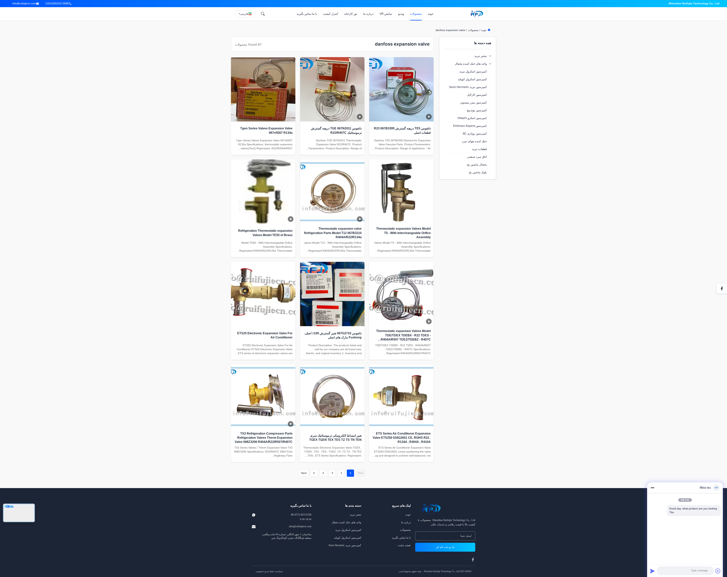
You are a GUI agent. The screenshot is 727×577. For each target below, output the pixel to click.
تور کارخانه (350, 13)
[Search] (263, 14)
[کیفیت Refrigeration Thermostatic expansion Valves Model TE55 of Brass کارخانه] (263, 191)
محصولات (416, 13)
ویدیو (401, 13)
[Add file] (718, 571)
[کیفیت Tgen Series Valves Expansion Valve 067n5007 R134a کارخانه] (263, 89)
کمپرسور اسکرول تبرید (348, 530)
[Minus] (652, 487)
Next (304, 472)
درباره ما (368, 13)
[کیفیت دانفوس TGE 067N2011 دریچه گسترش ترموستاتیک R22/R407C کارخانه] (332, 89)
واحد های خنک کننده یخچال (346, 522)
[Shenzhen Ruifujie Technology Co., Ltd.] (477, 14)
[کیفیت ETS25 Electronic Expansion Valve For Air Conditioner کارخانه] (263, 294)
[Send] (652, 571)
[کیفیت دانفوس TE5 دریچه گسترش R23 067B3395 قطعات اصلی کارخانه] (401, 89)
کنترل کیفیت (330, 13)
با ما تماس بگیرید (307, 13)
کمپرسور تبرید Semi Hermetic (344, 545)
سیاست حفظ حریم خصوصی (269, 571)
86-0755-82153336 (301, 514)
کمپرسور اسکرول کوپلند (347, 537)
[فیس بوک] (722, 288)
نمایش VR (386, 13)
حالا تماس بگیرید (401, 149)
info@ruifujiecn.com (24, 3)
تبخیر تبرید (355, 514)
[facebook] (473, 559)
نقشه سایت (404, 545)
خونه (430, 13)
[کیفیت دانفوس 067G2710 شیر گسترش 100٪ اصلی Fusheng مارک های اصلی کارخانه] (332, 294)
